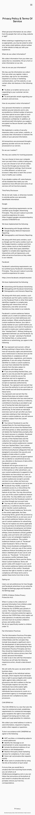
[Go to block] (17, 801)
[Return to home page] (10, 4)
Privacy (17, 809)
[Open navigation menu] (31, 4)
